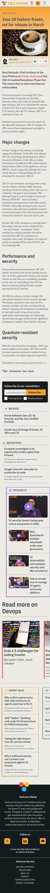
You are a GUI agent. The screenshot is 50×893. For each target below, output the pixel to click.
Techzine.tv (20, 490)
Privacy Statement (25, 883)
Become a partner (25, 867)
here (44, 362)
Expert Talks (16, 690)
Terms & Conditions (25, 879)
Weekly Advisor (35, 398)
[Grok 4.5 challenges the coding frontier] (21, 634)
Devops (13, 13)
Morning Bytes (16, 398)
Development (15, 371)
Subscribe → (36, 392)
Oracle (24, 76)
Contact (25, 876)
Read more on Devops (19, 607)
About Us (25, 873)
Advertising (25, 870)
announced (36, 76)
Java (25, 371)
